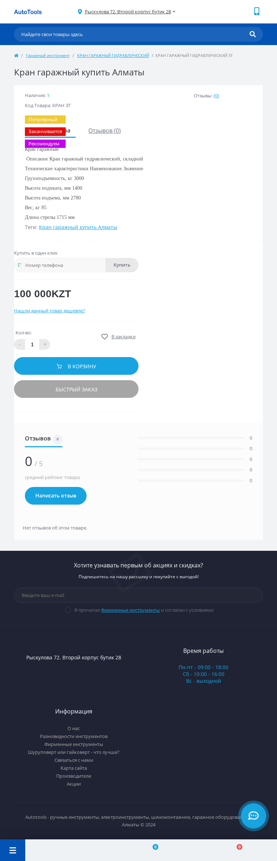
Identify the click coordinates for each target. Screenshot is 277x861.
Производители (73, 776)
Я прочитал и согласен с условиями (144, 610)
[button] (128, 12)
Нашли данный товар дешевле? (49, 310)
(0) (216, 95)
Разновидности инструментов (73, 736)
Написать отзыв (55, 495)
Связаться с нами (73, 760)
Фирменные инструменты (130, 610)
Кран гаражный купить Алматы (78, 227)
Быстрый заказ (76, 389)
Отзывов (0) (104, 131)
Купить (122, 265)
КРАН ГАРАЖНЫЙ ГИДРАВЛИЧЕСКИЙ (113, 55)
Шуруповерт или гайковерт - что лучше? (73, 752)
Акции (74, 784)
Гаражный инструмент (48, 55)
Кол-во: (24, 332)
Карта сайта (74, 768)
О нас (73, 728)
